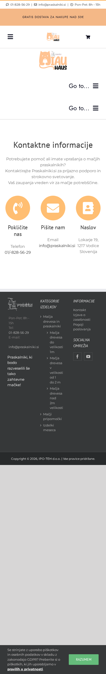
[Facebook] (77, 356)
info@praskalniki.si (52, 4)
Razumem (83, 659)
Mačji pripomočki (52, 416)
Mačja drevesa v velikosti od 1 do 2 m (55, 370)
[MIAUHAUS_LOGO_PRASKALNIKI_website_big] (53, 34)
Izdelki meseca (49, 427)
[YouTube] (88, 356)
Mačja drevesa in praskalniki (52, 321)
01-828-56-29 (20, 4)
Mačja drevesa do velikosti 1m (55, 342)
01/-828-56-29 (18, 252)
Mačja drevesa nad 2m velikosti (55, 398)
